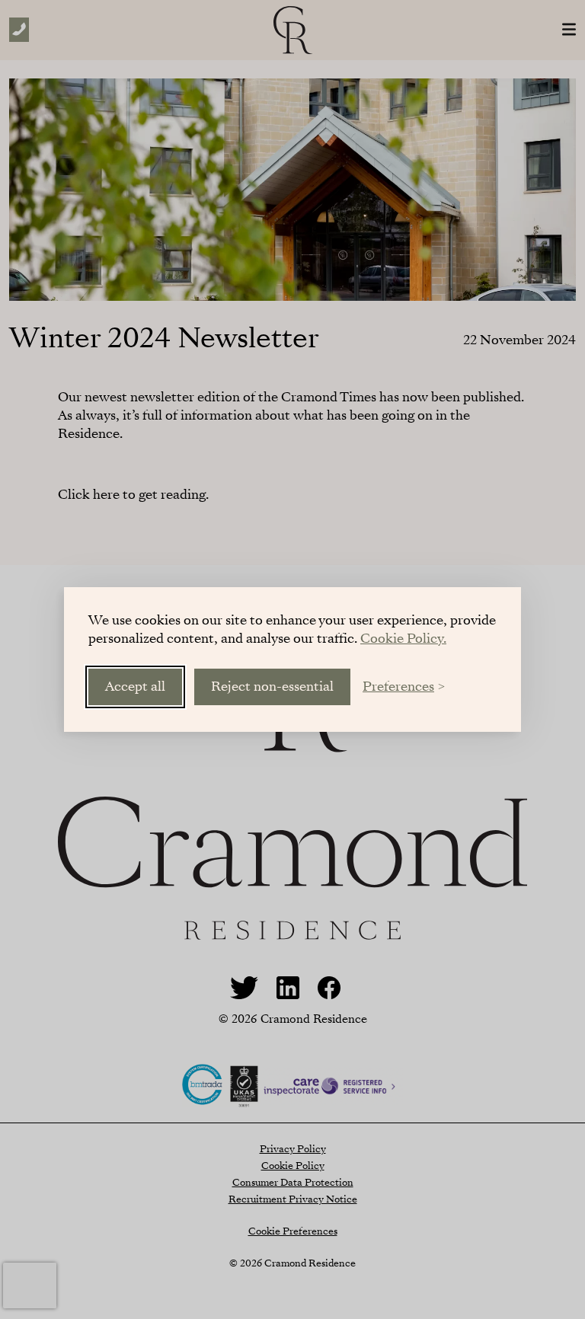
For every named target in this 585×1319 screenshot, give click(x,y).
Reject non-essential (272, 686)
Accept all (135, 686)
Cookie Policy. (403, 638)
